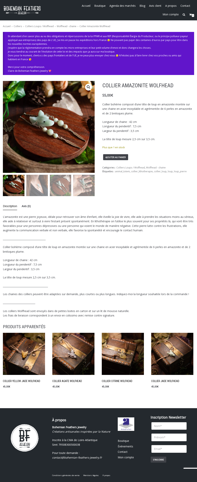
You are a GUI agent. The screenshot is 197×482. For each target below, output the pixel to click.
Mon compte (171, 14)
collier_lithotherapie (142, 171)
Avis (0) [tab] (26, 206)
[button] (88, 87)
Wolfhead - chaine (66, 26)
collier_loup (160, 171)
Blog (142, 5)
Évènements (125, 446)
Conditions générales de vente (65, 475)
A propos (171, 5)
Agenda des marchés (122, 5)
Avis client (155, 5)
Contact (185, 5)
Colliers (18, 26)
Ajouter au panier (115, 157)
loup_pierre (180, 171)
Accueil (86, 5)
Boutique (100, 5)
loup (170, 171)
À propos (106, 475)
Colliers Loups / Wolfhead (39, 26)
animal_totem (122, 171)
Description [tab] (10, 206)
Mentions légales (91, 475)
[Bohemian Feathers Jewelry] (22, 10)
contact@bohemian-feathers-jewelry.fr (77, 457)
